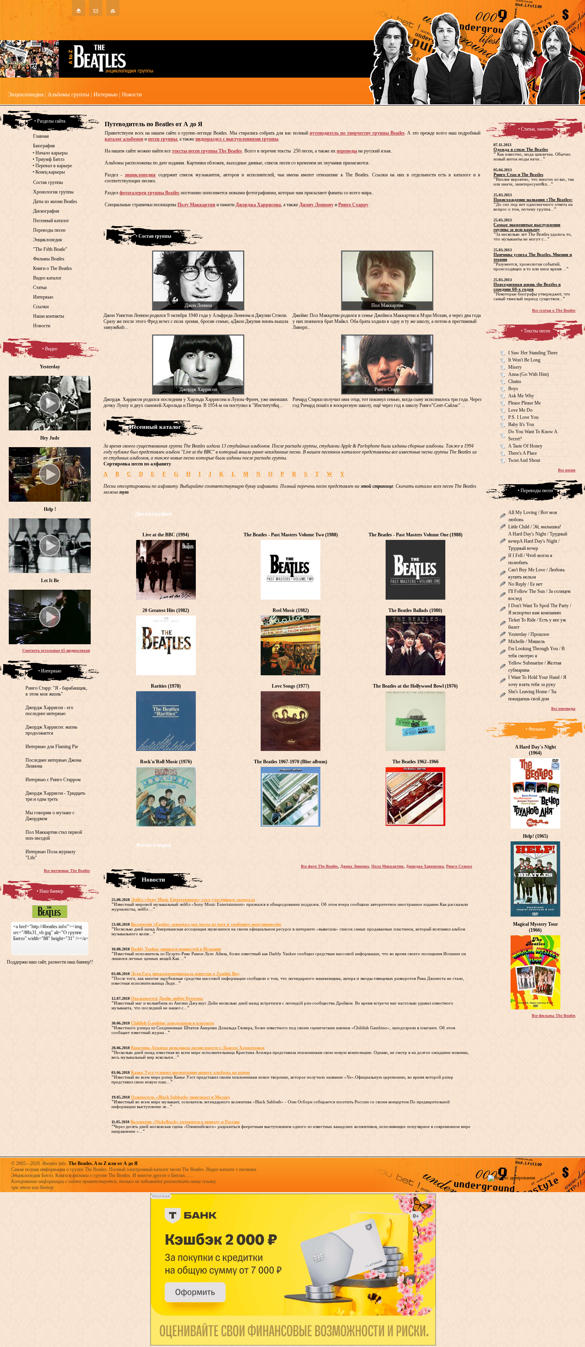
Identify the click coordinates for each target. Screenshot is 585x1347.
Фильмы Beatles (48, 259)
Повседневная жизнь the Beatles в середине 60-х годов (527, 286)
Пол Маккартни (387, 305)
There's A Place (522, 453)
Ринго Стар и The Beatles (518, 174)
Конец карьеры (50, 172)
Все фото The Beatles (319, 866)
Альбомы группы (68, 95)
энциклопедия (140, 175)
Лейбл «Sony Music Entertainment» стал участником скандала (193, 899)
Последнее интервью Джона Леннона (53, 763)
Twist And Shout (524, 460)
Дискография (46, 211)
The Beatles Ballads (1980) (415, 610)
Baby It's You (521, 424)
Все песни (566, 470)
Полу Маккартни (196, 204)
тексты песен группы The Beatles (207, 151)
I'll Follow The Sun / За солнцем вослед (539, 594)
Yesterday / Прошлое (528, 634)
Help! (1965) (535, 836)
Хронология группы (53, 192)
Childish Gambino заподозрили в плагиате (172, 1023)
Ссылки (41, 306)
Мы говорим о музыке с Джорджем (49, 815)
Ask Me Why (521, 396)
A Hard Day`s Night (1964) (535, 750)
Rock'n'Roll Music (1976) (166, 761)
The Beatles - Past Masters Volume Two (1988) (291, 535)
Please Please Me (524, 403)
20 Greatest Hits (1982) (165, 610)
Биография (44, 146)
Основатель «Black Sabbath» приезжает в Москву (180, 1097)
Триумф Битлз (49, 159)
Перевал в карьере (53, 165)
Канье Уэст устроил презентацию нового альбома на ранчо (190, 1072)
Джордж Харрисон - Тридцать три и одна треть (55, 796)
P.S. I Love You (523, 417)
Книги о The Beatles (52, 268)
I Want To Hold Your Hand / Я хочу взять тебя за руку (537, 680)
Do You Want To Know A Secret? (533, 435)
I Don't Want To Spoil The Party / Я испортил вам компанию (539, 609)
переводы (347, 151)
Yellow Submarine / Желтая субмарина (535, 666)
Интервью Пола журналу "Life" (50, 854)
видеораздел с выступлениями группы (236, 139)
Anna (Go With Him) (528, 374)
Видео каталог (47, 278)
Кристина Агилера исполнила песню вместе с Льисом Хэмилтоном (198, 1047)
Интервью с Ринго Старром (53, 779)
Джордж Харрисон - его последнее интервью (49, 710)
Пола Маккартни (387, 866)
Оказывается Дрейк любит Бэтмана (167, 998)
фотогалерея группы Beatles (149, 193)
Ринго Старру (353, 204)
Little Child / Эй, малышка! (534, 527)
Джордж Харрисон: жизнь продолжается (51, 730)
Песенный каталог (51, 220)
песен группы (162, 139)
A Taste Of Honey (525, 446)
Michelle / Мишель (526, 641)
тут (124, 492)
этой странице (377, 486)
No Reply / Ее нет (525, 584)
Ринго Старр (387, 389)
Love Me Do (520, 410)
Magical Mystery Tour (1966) (535, 927)
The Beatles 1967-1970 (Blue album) (290, 761)
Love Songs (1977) (290, 686)
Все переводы (563, 708)
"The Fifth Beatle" (50, 249)
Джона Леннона (354, 866)
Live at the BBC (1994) (165, 535)
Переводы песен (49, 230)
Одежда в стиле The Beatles (520, 149)
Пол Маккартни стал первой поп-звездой (53, 835)
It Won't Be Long (524, 360)
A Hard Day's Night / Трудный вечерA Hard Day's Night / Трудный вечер (537, 541)
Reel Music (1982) (291, 610)
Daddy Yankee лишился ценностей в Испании (176, 948)
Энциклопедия (25, 95)
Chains (514, 381)
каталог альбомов (124, 139)
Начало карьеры (51, 153)
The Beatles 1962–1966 (415, 761)
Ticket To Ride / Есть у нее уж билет (537, 623)
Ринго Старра (459, 866)
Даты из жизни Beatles (55, 201)
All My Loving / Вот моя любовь (532, 516)
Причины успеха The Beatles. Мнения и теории (532, 257)
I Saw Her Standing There (533, 353)
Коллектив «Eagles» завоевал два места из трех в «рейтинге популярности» (206, 924)
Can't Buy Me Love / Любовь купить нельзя (536, 573)
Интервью (105, 95)
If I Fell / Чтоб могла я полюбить (530, 559)
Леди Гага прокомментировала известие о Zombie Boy (185, 973)
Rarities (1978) (166, 686)
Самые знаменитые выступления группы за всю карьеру (526, 227)
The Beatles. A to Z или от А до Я (103, 1163)
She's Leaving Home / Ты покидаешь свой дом (532, 695)
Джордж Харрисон (198, 389)
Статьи (40, 287)
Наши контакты (48, 316)
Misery (515, 367)
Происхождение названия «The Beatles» (533, 199)
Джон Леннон (198, 305)
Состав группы (48, 182)
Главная (41, 136)
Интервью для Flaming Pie (51, 746)
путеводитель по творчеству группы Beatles (357, 133)
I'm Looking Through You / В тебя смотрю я (536, 652)
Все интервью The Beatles (67, 870)
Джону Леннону (316, 204)
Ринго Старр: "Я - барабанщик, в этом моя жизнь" (56, 691)
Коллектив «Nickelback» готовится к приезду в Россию (185, 1121)
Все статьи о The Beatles (553, 310)
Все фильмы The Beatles (553, 1015)
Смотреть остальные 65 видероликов (56, 650)
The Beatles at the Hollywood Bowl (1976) (415, 686)
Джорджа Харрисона (258, 204)
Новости (132, 95)
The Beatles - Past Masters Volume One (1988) (415, 535)
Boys (513, 388)
